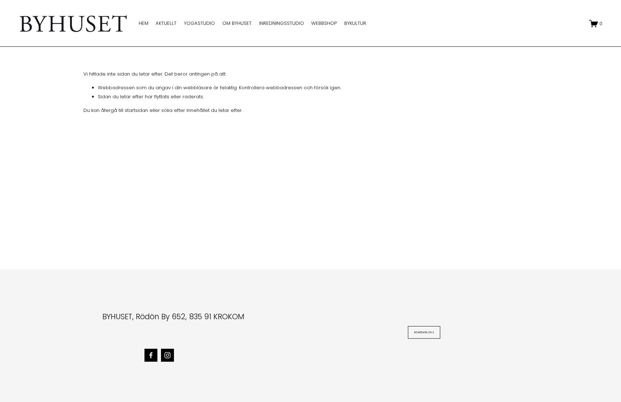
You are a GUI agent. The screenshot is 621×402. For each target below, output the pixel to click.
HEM (143, 23)
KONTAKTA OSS (424, 332)
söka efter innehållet (185, 110)
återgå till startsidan (124, 110)
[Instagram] (167, 355)
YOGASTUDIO (199, 23)
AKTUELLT (166, 23)
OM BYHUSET (237, 23)
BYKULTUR (355, 23)
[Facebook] (150, 355)
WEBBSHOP (324, 23)
